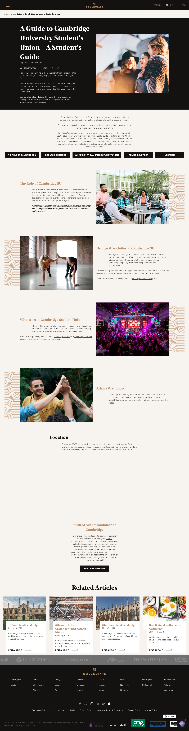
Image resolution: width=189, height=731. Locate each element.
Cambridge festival (62, 336)
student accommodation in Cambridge (91, 540)
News (12, 14)
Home (5, 14)
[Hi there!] (182, 724)
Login (183, 5)
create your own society (142, 278)
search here (77, 331)
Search (157, 5)
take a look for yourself (149, 273)
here (112, 402)
